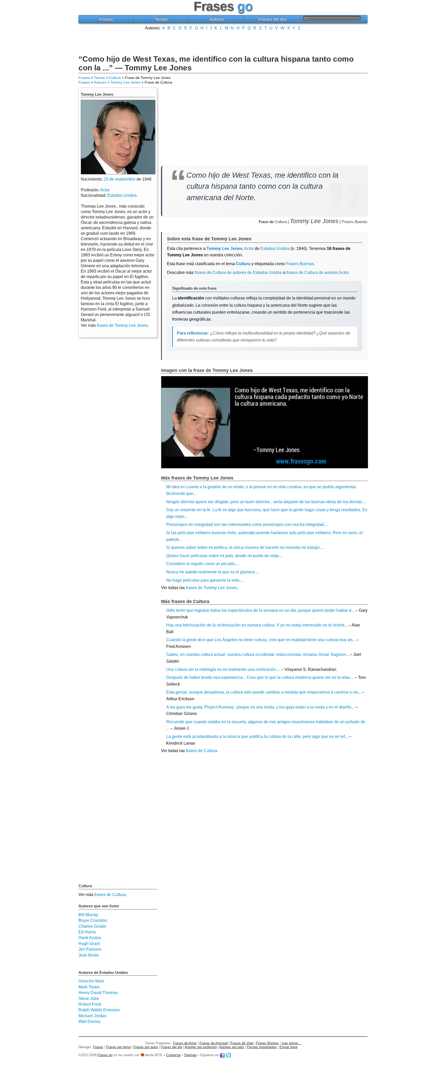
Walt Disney (89, 1021)
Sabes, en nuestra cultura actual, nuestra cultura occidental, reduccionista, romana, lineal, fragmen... (257, 654)
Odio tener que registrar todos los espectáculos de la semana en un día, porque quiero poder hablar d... (260, 610)
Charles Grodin (92, 926)
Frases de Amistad (214, 1043)
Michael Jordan (92, 1016)
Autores (217, 19)
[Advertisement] (223, 42)
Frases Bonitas (267, 1043)
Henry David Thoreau (98, 992)
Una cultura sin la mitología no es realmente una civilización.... (223, 669)
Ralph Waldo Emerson (99, 1010)
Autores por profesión (201, 1047)
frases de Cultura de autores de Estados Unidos (238, 272)
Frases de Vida (241, 1043)
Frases (106, 19)
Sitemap (190, 1055)
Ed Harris (87, 932)
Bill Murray (88, 915)
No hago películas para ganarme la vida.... (204, 580)
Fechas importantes (262, 1047)
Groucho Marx (91, 981)
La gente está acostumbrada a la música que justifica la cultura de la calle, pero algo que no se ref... (257, 736)
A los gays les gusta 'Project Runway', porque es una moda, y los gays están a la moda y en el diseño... (260, 707)
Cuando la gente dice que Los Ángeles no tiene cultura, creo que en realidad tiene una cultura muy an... (260, 640)
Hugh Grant (89, 943)
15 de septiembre (120, 179)
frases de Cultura (201, 750)
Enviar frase (289, 1047)
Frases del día (272, 19)
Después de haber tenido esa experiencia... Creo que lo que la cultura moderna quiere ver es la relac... (260, 677)
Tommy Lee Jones (125, 82)
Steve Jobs (88, 998)
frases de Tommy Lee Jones (211, 587)
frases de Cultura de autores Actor (317, 272)
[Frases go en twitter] (228, 1055)
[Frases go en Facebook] (222, 1055)
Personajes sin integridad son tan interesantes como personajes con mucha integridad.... (247, 524)
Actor (249, 248)
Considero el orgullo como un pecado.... (202, 563)
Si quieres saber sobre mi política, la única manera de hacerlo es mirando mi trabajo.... (245, 547)
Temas (161, 19)
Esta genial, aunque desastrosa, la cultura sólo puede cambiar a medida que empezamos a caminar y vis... (263, 692)
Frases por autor (145, 1047)
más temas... (291, 1043)
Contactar (173, 1055)
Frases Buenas (355, 221)
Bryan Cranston (92, 920)
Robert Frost (89, 1004)
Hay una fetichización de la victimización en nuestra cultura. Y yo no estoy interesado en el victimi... (256, 625)
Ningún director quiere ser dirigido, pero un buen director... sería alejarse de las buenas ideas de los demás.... (266, 502)
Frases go (105, 1055)
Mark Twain (89, 987)
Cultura (115, 78)
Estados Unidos (275, 248)
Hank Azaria (89, 937)
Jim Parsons (89, 949)
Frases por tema (118, 1047)
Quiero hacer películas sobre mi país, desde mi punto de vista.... (224, 555)
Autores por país (231, 1047)
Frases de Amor (185, 1043)
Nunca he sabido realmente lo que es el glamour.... (212, 572)
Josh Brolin (88, 955)
